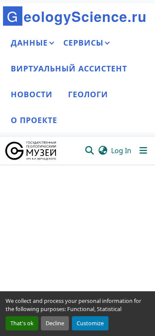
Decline (55, 323)
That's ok (22, 323)
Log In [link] (121, 150)
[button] (31, 150)
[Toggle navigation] (143, 150)
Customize (90, 323)
